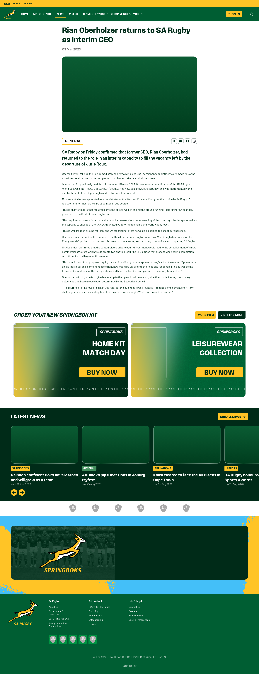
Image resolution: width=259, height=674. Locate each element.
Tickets (28, 3)
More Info (205, 315)
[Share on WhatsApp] (194, 141)
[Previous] (14, 492)
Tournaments (118, 14)
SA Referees (95, 616)
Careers (133, 611)
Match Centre (42, 14)
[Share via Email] (180, 141)
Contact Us (134, 607)
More (136, 14)
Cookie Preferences (139, 620)
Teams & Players (94, 14)
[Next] (22, 492)
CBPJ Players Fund (59, 619)
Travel (17, 3)
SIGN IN (234, 14)
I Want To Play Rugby (99, 607)
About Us (53, 607)
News (60, 14)
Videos (73, 14)
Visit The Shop (231, 315)
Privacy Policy (136, 616)
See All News (230, 416)
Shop (7, 3)
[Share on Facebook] (187, 141)
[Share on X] (174, 141)
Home (24, 14)
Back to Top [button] (129, 666)
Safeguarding (95, 620)
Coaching (93, 611)
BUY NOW (102, 372)
